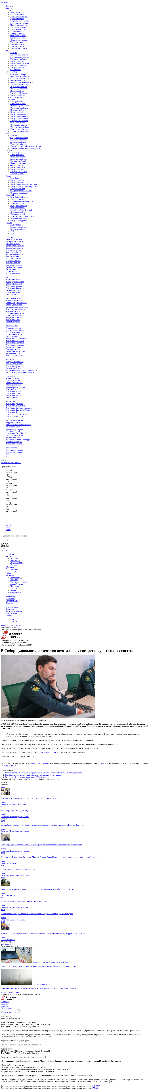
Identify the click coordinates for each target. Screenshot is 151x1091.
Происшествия (12, 569)
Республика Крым (17, 68)
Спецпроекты (11, 588)
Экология (9, 573)
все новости (6, 944)
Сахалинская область (18, 212)
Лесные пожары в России (43, 984)
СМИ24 (95, 1088)
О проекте (5, 1002)
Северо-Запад (11, 72)
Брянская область (17, 19)
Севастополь (15, 70)
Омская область (16, 165)
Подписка (14, 590)
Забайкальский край (18, 218)
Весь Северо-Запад (18, 74)
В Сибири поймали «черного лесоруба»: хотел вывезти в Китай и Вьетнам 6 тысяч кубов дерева (44, 773)
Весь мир (9, 6)
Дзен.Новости (43, 763)
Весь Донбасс (15, 225)
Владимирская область (19, 21)
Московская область (18, 14)
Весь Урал (14, 136)
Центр (8, 10)
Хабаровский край (17, 214)
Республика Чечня (17, 189)
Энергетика (15, 561)
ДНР (12, 233)
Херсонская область (18, 229)
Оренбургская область (19, 108)
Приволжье (10, 99)
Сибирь (9, 150)
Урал (8, 133)
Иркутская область (17, 157)
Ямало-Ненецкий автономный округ (25, 148)
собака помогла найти (49, 752)
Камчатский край (17, 204)
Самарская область (17, 123)
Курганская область (18, 142)
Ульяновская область (18, 129)
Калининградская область (20, 78)
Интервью (14, 586)
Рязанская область (17, 38)
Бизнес (8, 556)
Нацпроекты (11, 571)
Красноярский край (18, 161)
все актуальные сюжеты (10, 992)
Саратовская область (18, 125)
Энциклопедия (16, 578)
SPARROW (96, 1086)
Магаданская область (18, 206)
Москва (9, 8)
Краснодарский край (18, 59)
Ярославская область (18, 48)
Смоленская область (18, 40)
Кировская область (18, 104)
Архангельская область (19, 76)
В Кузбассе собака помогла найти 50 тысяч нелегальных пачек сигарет (33, 775)
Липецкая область (17, 34)
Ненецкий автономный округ (22, 82)
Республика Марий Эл (19, 116)
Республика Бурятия (18, 220)
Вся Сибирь (15, 153)
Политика (10, 554)
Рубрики (4, 550)
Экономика (14, 558)
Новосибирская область (19, 163)
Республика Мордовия (19, 119)
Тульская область (17, 46)
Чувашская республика (19, 131)
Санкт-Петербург (17, 97)
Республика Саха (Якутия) (21, 210)
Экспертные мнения (18, 582)
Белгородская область (19, 17)
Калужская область (18, 27)
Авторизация (6, 1008)
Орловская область (18, 36)
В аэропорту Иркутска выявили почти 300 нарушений (27, 777)
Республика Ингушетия (19, 182)
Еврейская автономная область (22, 201)
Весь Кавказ (15, 178)
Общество (10, 567)
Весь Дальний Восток (19, 197)
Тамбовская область (18, 42)
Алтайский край (17, 155)
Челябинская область (18, 140)
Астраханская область (19, 55)
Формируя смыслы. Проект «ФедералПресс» (51, 962)
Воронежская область (19, 23)
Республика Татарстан (19, 121)
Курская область (16, 31)
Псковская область (17, 91)
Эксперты (10, 575)
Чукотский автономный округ (22, 216)
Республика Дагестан (19, 180)
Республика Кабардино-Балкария (23, 184)
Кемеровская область (18, 159)
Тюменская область (18, 144)
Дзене (30, 779)
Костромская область (18, 29)
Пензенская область (18, 110)
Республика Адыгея (18, 61)
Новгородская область (19, 89)
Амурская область (17, 199)
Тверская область (17, 44)
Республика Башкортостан (21, 114)
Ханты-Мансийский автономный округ (26, 146)
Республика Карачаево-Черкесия (23, 187)
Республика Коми (17, 95)
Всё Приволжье (16, 102)
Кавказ (8, 176)
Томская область (17, 174)
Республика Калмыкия (19, 63)
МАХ (34, 763)
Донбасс (9, 223)
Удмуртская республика (19, 127)
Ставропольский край (19, 193)
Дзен (102, 763)
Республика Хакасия (18, 172)
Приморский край (17, 208)
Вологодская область (18, 80)
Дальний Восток (12, 195)
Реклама (9, 525)
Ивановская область (18, 25)
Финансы (14, 565)
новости (4, 548)
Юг (7, 51)
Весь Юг (13, 53)
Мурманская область (18, 87)
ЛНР (12, 231)
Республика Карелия (18, 93)
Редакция (4, 1006)
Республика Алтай (17, 167)
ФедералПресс (9, 765)
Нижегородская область (20, 106)
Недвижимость (16, 563)
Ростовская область (18, 65)
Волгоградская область (19, 57)
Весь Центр (15, 12)
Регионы (4, 2)
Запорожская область (18, 227)
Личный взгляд (16, 584)
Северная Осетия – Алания (21, 191)
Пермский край (16, 112)
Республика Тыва (17, 170)
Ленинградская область (19, 85)
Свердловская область (19, 138)
